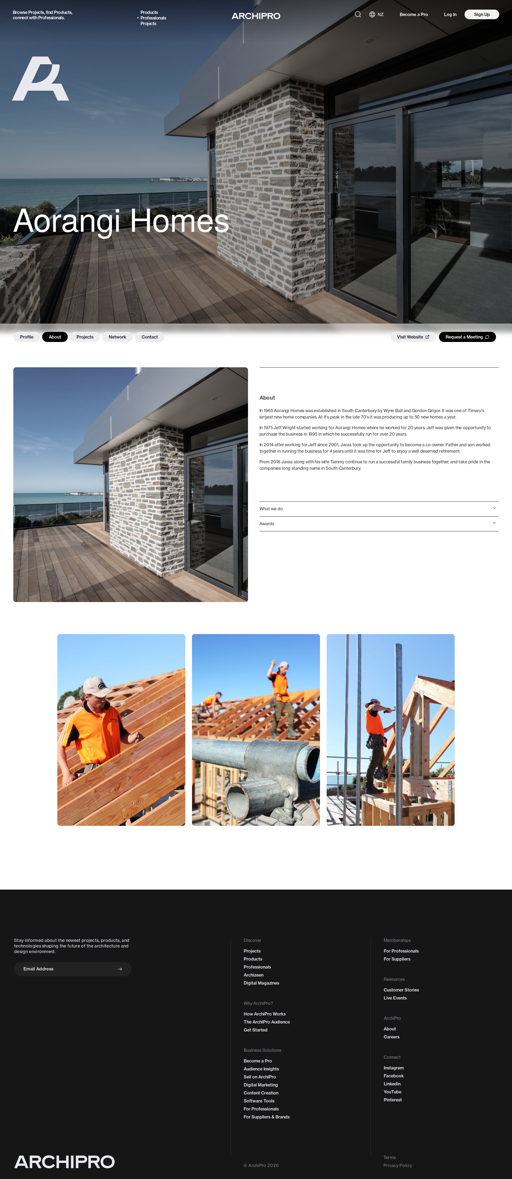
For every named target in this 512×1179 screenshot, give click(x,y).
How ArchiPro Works (265, 1014)
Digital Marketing (261, 1085)
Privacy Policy (397, 1165)
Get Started (255, 1030)
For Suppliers (397, 959)
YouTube (392, 1091)
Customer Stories (401, 990)
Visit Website (410, 337)
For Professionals (261, 1109)
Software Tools (259, 1101)
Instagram (394, 1067)
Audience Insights (261, 1069)
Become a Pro (414, 14)
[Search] (358, 14)
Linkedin (392, 1083)
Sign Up (482, 14)
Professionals (51, 17)
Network (117, 337)
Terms (389, 1157)
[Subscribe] (120, 969)
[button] (379, 509)
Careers (391, 1036)
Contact (150, 337)
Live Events (395, 998)
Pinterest (393, 1099)
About (55, 337)
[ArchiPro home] (256, 16)
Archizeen (253, 975)
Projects (36, 12)
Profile (26, 337)
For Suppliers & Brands (267, 1117)
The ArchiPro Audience (267, 1022)
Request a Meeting (464, 337)
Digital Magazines (261, 983)
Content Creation (261, 1093)
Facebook (394, 1075)
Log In (450, 14)
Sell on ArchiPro (260, 1077)
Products (62, 12)
